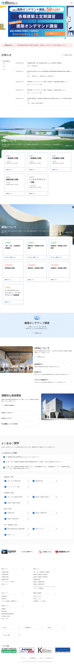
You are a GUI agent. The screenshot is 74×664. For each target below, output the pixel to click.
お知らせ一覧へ (68, 55)
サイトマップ (23, 658)
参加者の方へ (4, 598)
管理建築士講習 (10, 512)
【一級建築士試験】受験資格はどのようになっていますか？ (21, 457)
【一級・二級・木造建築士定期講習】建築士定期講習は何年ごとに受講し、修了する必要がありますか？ (33, 461)
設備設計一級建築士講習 (12, 518)
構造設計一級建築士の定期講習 (40, 574)
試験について (69, 145)
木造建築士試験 (5, 576)
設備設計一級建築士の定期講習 (40, 576)
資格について (4, 584)
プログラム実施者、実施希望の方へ (9, 601)
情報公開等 (4, 611)
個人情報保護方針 (32, 658)
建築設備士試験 (39, 480)
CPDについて (41, 356)
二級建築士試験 (5, 574)
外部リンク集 (4, 618)
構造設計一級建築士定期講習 (42, 496)
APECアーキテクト (39, 528)
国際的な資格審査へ (9, 405)
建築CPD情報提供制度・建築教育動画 (16, 528)
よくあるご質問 (6, 635)
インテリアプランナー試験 (13, 486)
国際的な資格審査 (37, 593)
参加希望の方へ (5, 596)
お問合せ (49, 627)
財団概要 (3, 609)
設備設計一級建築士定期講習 (13, 502)
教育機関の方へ (28, 627)
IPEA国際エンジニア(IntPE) (39, 601)
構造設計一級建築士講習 (41, 512)
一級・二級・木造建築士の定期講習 (41, 572)
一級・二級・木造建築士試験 (13, 480)
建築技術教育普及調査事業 (7, 613)
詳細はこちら (38, 333)
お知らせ (5, 627)
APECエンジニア (11, 534)
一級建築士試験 (5, 572)
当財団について (5, 605)
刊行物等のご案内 (5, 616)
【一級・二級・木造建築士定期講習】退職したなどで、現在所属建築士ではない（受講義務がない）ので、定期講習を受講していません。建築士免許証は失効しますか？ (37, 467)
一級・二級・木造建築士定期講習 (14, 496)
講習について (69, 232)
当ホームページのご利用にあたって (46, 658)
